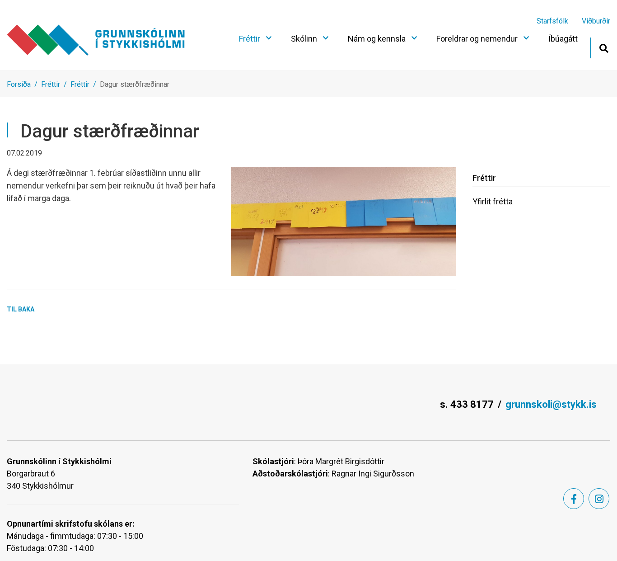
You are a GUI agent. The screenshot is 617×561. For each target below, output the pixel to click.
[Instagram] (599, 498)
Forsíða (19, 84)
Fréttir (50, 84)
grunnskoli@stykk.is (551, 404)
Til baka (20, 309)
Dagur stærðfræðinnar (134, 84)
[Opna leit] (603, 47)
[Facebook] (573, 498)
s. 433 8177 (467, 404)
